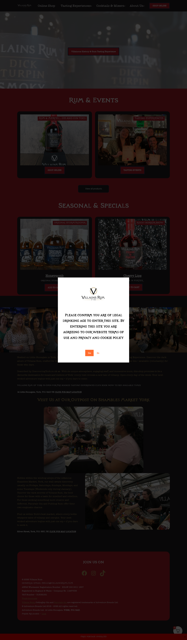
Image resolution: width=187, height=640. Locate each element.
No (98, 353)
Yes (89, 353)
